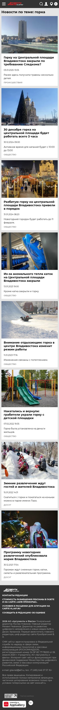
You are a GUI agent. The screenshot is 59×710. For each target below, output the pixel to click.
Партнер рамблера (27, 696)
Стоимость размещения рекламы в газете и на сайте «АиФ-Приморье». (28, 600)
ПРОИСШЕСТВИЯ (13, 83)
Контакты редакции (15, 595)
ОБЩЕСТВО (10, 155)
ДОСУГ (7, 505)
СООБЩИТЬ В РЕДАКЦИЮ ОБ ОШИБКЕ (23, 612)
